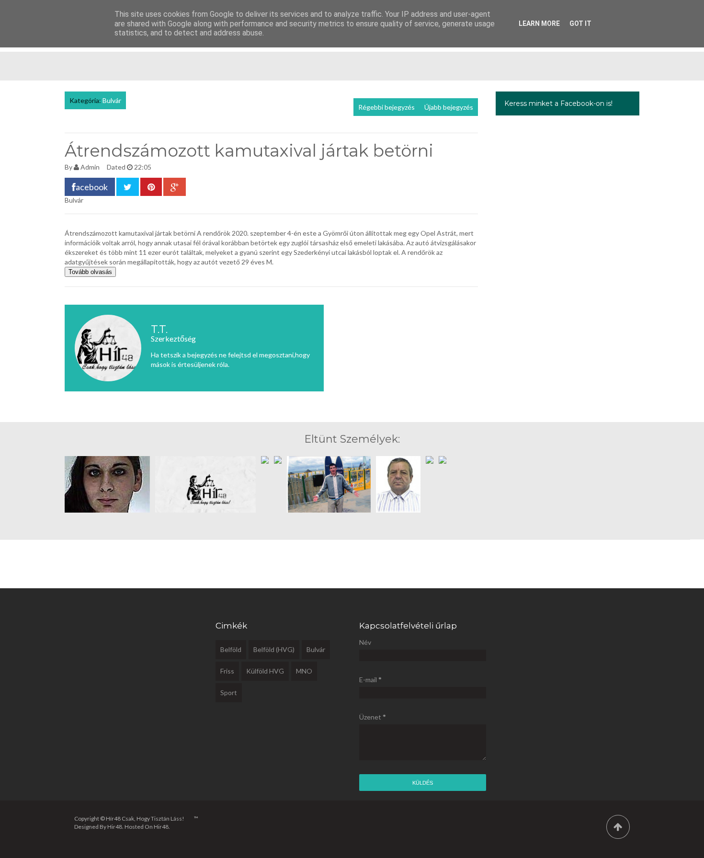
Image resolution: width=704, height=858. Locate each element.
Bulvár (111, 100)
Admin (90, 167)
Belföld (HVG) (274, 649)
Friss (227, 671)
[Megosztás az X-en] (127, 187)
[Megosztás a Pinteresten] (151, 187)
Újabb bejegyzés (448, 107)
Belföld (230, 649)
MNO (304, 671)
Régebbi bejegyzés (386, 107)
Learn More (539, 23)
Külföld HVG (265, 671)
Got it (580, 23)
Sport (228, 692)
